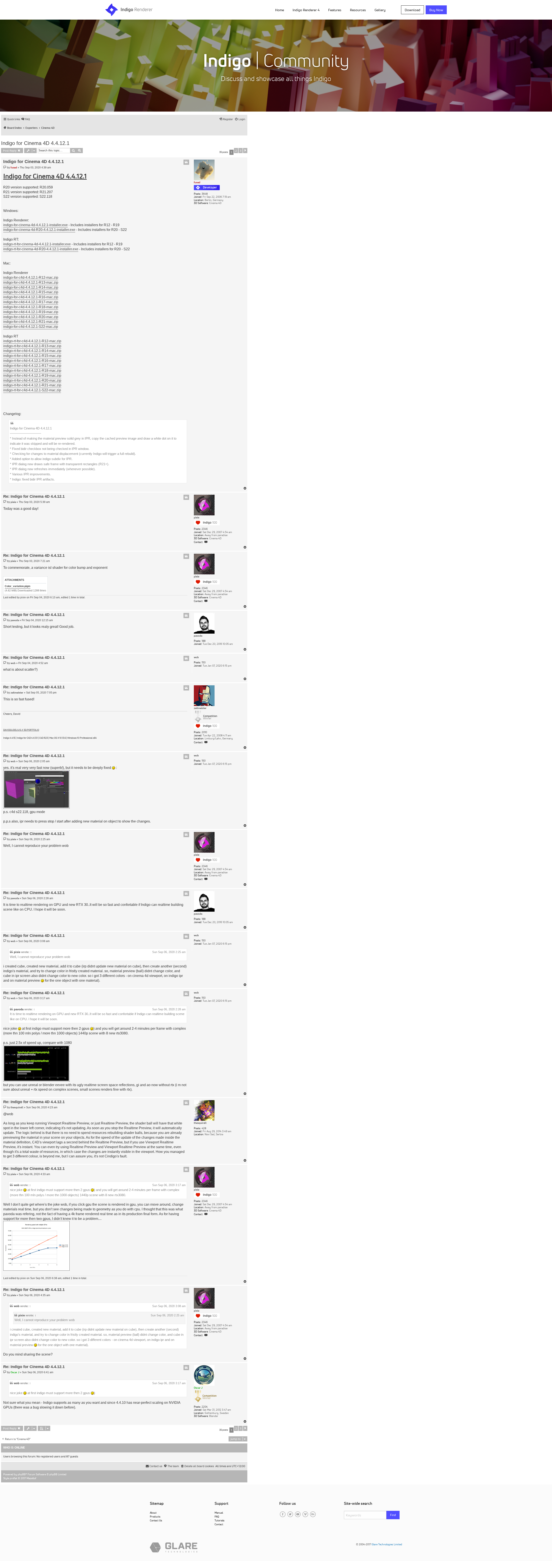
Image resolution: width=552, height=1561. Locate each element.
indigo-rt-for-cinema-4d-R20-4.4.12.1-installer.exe (40, 249)
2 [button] (236, 150)
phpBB (22, 1474)
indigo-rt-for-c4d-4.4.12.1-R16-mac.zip (32, 360)
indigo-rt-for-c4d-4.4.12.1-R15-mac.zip (32, 356)
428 (204, 1128)
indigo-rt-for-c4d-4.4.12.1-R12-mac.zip (32, 341)
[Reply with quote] (186, 162)
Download (412, 10)
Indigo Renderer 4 (306, 10)
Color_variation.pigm (17, 586)
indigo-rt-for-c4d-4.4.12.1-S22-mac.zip (32, 390)
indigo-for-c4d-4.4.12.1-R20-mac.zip (30, 317)
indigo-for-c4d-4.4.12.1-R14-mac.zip (30, 287)
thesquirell (200, 1122)
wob (196, 657)
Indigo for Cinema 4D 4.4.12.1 (35, 143)
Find (393, 1515)
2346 (205, 528)
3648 (205, 193)
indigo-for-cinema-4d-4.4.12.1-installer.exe (35, 225)
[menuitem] (280, 10)
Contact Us (156, 1520)
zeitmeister (200, 708)
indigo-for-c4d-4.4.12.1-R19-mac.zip (30, 312)
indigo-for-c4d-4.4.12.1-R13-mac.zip (30, 282)
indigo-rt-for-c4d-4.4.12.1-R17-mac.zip (32, 365)
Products (155, 1516)
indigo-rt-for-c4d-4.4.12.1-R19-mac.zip (32, 375)
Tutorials (219, 1520)
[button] (245, 150)
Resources (358, 10)
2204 (205, 1406)
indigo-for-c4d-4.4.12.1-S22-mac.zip (30, 326)
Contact (219, 1524)
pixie (196, 517)
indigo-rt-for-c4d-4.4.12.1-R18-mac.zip (32, 370)
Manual (219, 1512)
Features (334, 10)
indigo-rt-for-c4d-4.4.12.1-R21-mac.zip (32, 385)
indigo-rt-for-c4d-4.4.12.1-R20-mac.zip (32, 380)
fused (197, 182)
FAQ (217, 1516)
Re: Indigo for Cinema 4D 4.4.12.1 (34, 496)
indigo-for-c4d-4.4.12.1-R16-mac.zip (30, 297)
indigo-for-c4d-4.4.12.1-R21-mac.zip (30, 321)
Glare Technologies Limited (387, 1544)
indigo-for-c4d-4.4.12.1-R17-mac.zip (30, 302)
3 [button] (240, 150)
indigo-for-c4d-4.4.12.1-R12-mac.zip (30, 277)
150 (203, 662)
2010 (204, 732)
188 (203, 640)
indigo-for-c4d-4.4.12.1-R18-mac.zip (30, 307)
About (153, 1512)
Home (279, 10)
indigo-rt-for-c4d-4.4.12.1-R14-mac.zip (32, 351)
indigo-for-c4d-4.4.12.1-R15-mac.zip (30, 292)
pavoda (198, 635)
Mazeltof (31, 1478)
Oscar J (198, 1388)
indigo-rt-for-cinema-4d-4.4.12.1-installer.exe (37, 244)
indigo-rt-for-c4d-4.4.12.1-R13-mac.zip (32, 346)
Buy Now (436, 10)
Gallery (380, 10)
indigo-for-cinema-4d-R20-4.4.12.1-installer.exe (39, 230)
